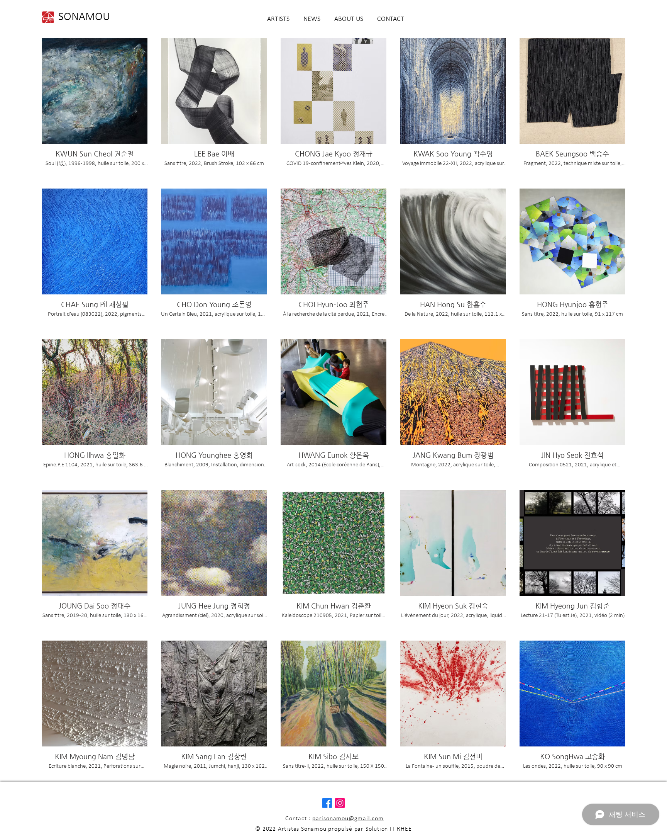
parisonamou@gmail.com (348, 819)
